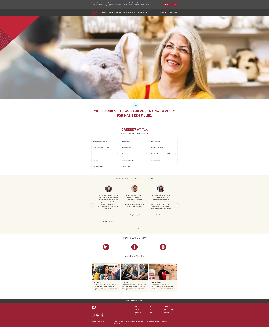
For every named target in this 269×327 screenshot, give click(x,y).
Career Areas (117, 12)
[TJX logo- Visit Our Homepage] (94, 307)
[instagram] (102, 315)
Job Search (139, 12)
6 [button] (138, 228)
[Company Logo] (96, 12)
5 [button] (136, 228)
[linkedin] (97, 315)
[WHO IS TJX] (106, 278)
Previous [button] (92, 205)
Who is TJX (105, 12)
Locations (132, 12)
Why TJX (111, 12)
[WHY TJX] (134, 278)
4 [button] (134, 228)
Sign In (145, 12)
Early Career (125, 12)
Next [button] (177, 205)
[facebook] (93, 315)
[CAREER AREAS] (163, 278)
